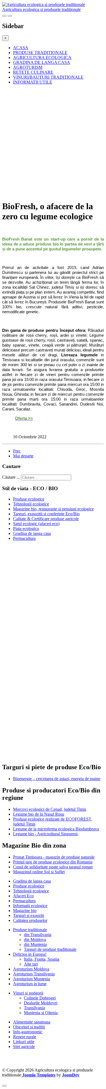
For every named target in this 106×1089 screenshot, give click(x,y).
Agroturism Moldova (31, 969)
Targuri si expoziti (28, 915)
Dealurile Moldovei (40, 1003)
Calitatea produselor (30, 920)
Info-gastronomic (27, 1031)
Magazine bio (24, 910)
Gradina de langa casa (32, 533)
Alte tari (31, 964)
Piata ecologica (26, 528)
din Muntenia (35, 944)
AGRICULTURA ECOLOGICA (42, 57)
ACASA (20, 47)
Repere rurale (24, 1036)
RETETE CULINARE (33, 72)
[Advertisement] (53, 142)
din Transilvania (37, 934)
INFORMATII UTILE (32, 82)
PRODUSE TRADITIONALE (40, 52)
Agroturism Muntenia (31, 978)
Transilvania (34, 1007)
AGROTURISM (27, 67)
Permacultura (24, 538)
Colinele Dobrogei (40, 998)
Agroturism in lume (29, 983)
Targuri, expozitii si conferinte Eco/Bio (46, 513)
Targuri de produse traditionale (50, 949)
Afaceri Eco (23, 895)
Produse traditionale (30, 929)
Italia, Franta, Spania (41, 959)
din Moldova (35, 939)
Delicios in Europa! (29, 954)
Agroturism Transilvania (34, 974)
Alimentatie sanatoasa (31, 1022)
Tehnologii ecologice (31, 504)
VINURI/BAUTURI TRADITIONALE (48, 77)
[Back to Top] (4, 1086)
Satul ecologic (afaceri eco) (36, 523)
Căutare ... (11, 477)
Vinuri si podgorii (28, 993)
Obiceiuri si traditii (29, 1027)
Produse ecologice (28, 499)
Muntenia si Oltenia (41, 1012)
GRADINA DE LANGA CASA (41, 62)
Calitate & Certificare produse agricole (46, 518)
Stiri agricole (24, 1046)
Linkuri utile (23, 1041)
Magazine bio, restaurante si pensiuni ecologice (53, 509)
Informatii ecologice (30, 905)
